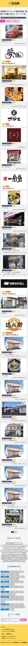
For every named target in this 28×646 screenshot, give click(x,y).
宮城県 (7, 574)
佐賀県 (16, 604)
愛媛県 (16, 599)
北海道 (11, 571)
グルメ (5, 548)
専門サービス (19, 556)
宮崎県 (12, 607)
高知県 (2, 602)
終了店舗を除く (15, 21)
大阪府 (21, 591)
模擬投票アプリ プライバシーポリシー (9, 638)
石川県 (7, 584)
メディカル (24, 550)
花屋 (5, 561)
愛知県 (21, 586)
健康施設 (4, 556)
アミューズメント (18, 543)
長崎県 (21, 604)
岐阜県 (11, 586)
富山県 (2, 584)
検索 (23, 619)
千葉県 (22, 576)
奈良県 (7, 594)
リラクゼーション (16, 553)
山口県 (7, 599)
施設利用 (4, 558)
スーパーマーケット (13, 548)
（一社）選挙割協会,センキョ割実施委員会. (19, 642)
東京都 (11, 576)
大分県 (7, 607)
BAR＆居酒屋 (9, 543)
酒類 (15, 561)
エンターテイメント (6, 545)
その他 (22, 561)
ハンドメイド (4, 550)
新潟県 (21, 581)
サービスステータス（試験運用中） (9, 631)
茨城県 (7, 579)
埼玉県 (2, 579)
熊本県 (2, 607)
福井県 (12, 584)
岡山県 (21, 596)
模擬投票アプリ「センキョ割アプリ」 (9, 636)
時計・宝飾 (14, 558)
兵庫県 (2, 594)
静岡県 (16, 586)
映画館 (8, 558)
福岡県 (11, 604)
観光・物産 (9, 561)
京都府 (16, 591)
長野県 (16, 581)
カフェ (24, 545)
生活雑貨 (21, 558)
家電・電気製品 (11, 556)
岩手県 (21, 571)
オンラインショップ (17, 545)
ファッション (12, 550)
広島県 (2, 599)
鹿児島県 (17, 607)
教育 (25, 556)
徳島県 (12, 599)
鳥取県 (11, 596)
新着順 (7, 21)
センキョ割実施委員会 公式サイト (8, 629)
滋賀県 (11, 591)
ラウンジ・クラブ (7, 553)
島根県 (16, 596)
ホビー (18, 550)
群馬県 (16, 579)
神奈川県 (17, 576)
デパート (22, 548)
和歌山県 (13, 594)
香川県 (21, 599)
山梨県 (11, 581)
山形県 (16, 574)
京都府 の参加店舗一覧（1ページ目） (14, 16)
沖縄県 (22, 607)
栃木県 (12, 579)
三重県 (2, 589)
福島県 (12, 574)
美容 (25, 558)
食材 (19, 561)
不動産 (23, 553)
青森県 (16, 571)
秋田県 (2, 574)
